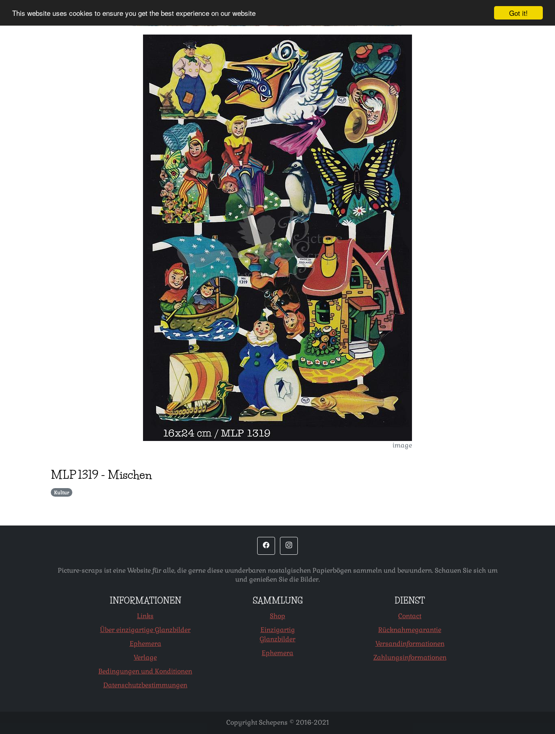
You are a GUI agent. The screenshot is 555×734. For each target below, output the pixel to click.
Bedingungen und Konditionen (145, 671)
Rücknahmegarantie (409, 629)
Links (145, 616)
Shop (277, 616)
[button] (266, 546)
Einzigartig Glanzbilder (277, 634)
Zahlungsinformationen (410, 657)
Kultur (61, 492)
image (402, 445)
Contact (409, 616)
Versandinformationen (409, 643)
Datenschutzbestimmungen (145, 685)
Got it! (518, 13)
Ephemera (145, 643)
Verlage (145, 657)
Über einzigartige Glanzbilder (145, 629)
